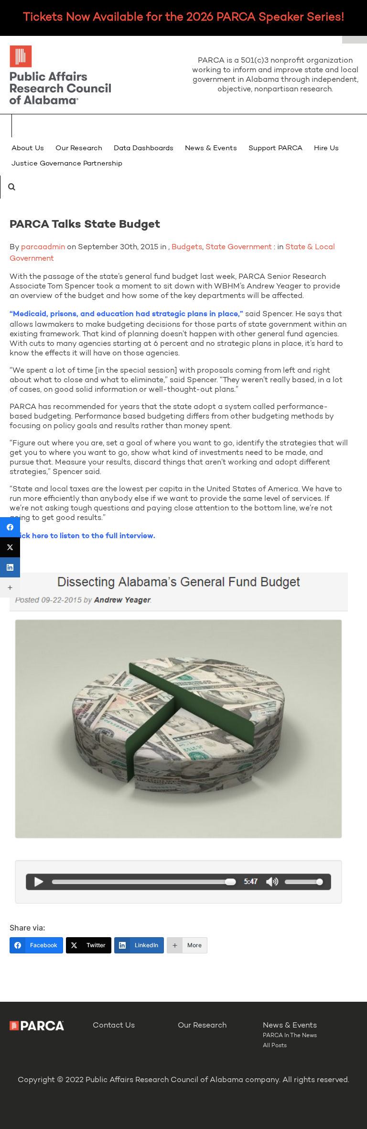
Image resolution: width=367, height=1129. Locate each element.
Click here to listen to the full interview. (83, 536)
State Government (238, 247)
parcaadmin (43, 247)
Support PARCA (275, 148)
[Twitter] (10, 547)
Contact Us (114, 1025)
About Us (27, 148)
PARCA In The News (290, 1036)
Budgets (187, 247)
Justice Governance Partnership (66, 163)
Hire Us (326, 148)
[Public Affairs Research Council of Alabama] (92, 76)
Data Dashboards (143, 148)
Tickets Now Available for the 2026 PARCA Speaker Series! (183, 17)
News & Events (211, 148)
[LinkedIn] (10, 567)
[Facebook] (10, 527)
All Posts (275, 1046)
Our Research (78, 148)
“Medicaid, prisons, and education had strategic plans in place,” (126, 314)
